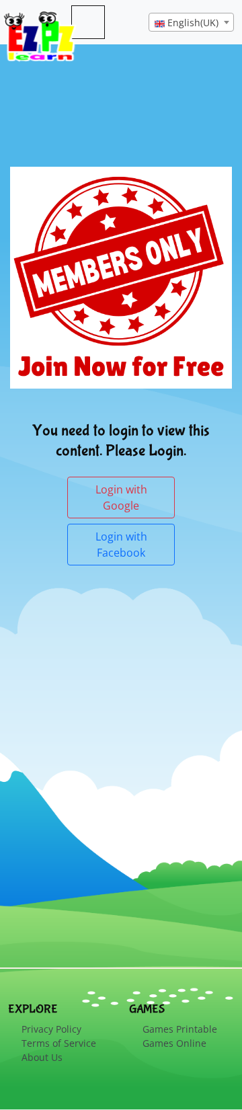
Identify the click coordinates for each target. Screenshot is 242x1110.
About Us (42, 1057)
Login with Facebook (121, 544)
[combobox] (191, 22)
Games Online (174, 1043)
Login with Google (121, 497)
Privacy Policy (51, 1029)
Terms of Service (59, 1043)
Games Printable (180, 1029)
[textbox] (191, 22)
